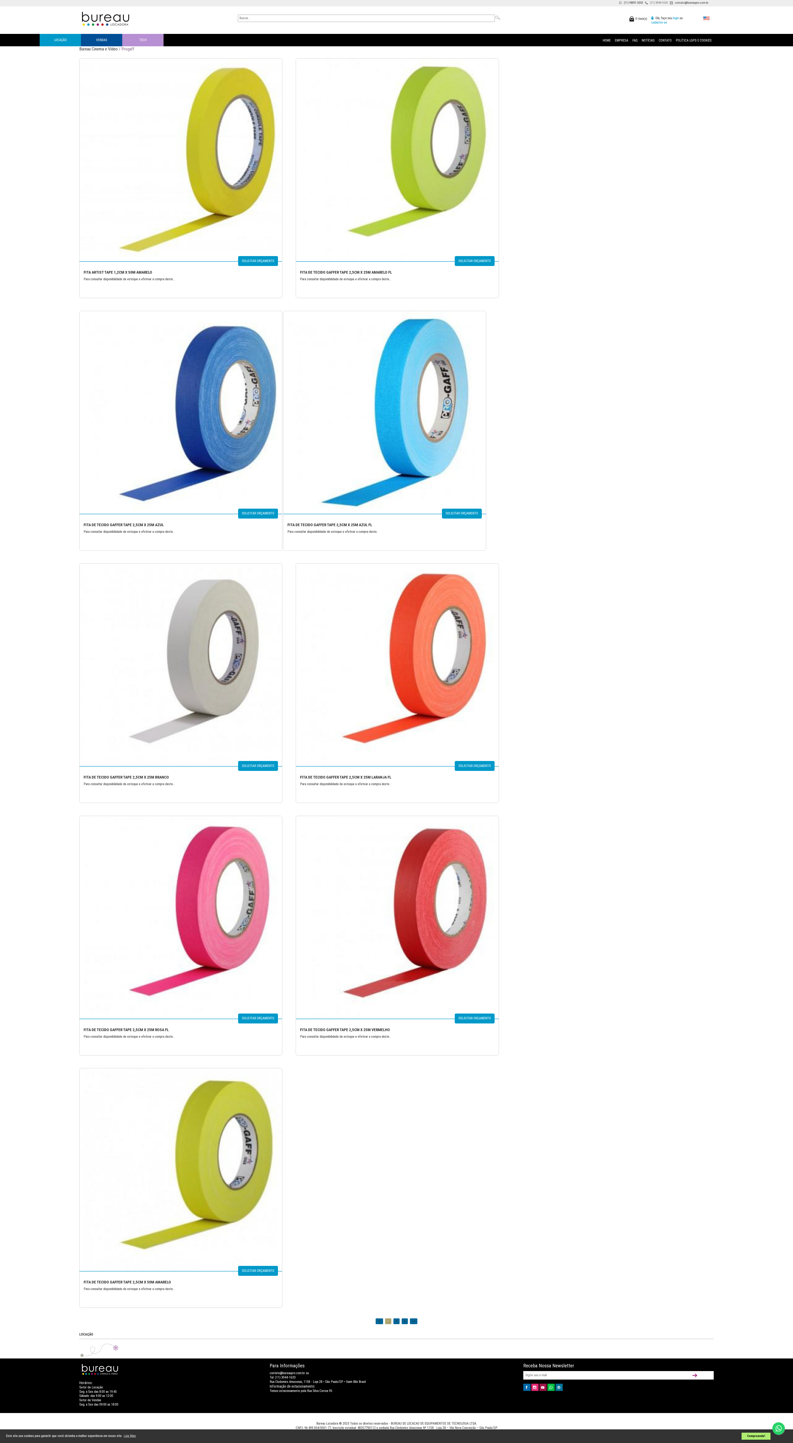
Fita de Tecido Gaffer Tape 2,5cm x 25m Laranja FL (345, 777)
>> (413, 1321)
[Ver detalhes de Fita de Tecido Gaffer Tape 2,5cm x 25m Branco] (181, 665)
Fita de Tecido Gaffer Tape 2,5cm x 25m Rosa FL (126, 1029)
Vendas (101, 40)
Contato (665, 40)
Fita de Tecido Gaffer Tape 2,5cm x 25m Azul (124, 524)
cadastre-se (659, 22)
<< (379, 1321)
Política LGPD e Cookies (694, 40)
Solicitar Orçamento (258, 261)
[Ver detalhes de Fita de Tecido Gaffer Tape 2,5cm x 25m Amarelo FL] (397, 160)
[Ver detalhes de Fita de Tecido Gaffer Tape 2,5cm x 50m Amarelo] (181, 1169)
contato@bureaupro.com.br (691, 3)
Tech (143, 40)
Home (607, 40)
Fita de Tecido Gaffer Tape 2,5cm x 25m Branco (126, 777)
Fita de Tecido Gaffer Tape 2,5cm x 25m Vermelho (345, 1029)
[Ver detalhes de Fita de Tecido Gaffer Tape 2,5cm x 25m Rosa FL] (181, 917)
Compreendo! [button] (756, 1436)
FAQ (634, 40)
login (676, 18)
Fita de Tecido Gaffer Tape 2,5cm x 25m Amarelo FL (346, 272)
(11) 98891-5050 (633, 3)
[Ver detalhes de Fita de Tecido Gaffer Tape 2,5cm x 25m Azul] (181, 412)
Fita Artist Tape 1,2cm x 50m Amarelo (118, 272)
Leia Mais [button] (130, 1436)
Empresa (621, 40)
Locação (60, 40)
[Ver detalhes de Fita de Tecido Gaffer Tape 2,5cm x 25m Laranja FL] (397, 665)
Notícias (648, 40)
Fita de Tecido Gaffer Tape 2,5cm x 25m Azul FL (329, 524)
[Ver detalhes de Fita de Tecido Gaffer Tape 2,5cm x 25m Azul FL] (384, 412)
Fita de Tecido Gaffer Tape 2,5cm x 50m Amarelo (127, 1282)
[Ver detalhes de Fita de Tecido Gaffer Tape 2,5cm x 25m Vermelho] (397, 917)
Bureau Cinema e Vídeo (98, 49)
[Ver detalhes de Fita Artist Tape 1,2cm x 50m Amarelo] (181, 160)
